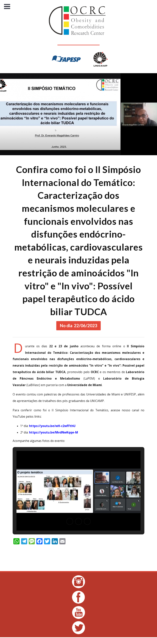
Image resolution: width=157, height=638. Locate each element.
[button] (69, 521)
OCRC (78, 20)
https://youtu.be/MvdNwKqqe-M (53, 432)
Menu (7, 6)
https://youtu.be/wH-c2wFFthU (52, 426)
